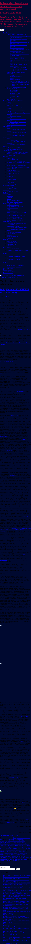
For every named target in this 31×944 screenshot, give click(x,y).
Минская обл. (14, 90)
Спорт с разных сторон (13, 259)
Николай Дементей (5, 851)
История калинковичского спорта (19, 49)
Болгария (9, 120)
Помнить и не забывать (13, 147)
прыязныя (25, 516)
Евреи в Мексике (11, 179)
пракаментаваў (21, 391)
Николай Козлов (16, 851)
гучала (2, 487)
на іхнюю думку (23, 716)
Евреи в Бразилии (12, 188)
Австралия (6, 190)
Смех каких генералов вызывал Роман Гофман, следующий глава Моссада (16, 938)
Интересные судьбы (12, 214)
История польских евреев (17, 104)
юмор (25, 859)
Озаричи (12, 63)
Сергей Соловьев (15, 856)
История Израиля (11, 158)
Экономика (10, 196)
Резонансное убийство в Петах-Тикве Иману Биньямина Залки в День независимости (16, 901)
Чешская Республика (12, 105)
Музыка (5, 262)
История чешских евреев (17, 107)
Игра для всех (10, 251)
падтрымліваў (4, 436)
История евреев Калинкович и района (17, 34)
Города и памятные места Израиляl (16, 165)
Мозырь (12, 78)
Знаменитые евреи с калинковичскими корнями (17, 51)
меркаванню (3, 560)
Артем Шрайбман (5, 844)
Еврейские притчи (12, 211)
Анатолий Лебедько (5, 842)
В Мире (5, 193)
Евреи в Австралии (12, 191)
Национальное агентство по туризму (16, 850)
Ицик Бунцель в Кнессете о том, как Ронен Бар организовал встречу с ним (16, 895)
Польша (9, 102)
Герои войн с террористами (17, 161)
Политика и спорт (12, 261)
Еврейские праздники (13, 205)
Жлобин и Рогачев (15, 79)
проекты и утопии (5, 854)
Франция (9, 114)
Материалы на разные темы (14, 218)
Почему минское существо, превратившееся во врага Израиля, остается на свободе (16, 885)
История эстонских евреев (17, 135)
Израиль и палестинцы (13, 171)
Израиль (5, 156)
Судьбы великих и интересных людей (17, 250)
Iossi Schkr (22, 841)
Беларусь (5, 239)
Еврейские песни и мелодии (15, 206)
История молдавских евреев (18, 144)
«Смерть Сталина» (13, 841)
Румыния (9, 117)
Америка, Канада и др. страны (12, 174)
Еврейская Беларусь (9, 33)
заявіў (23, 439)
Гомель (12, 75)
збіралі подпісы (13, 777)
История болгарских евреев (18, 122)
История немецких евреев (17, 110)
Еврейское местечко (12, 208)
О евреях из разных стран (14, 181)
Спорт (5, 253)
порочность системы (21, 853)
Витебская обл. (14, 91)
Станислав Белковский (24, 857)
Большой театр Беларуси (18, 844)
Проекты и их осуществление (18, 227)
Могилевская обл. (15, 93)
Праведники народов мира (14, 149)
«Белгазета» (12, 839)
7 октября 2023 (14, 159)
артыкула (9, 450)
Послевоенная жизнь (16, 37)
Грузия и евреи (14, 140)
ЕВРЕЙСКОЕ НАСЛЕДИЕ (11, 203)
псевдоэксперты (15, 854)
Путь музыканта (11, 264)
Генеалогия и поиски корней (15, 220)
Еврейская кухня (14, 224)
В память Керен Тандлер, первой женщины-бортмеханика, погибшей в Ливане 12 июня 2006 (15, 908)
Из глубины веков (12, 242)
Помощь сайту (7, 270)
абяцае (27, 819)
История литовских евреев (17, 129)
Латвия (9, 131)
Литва (8, 128)
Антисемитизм (7, 150)
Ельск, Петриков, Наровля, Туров (19, 81)
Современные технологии (14, 232)
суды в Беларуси (4, 859)
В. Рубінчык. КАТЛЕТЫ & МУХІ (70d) (14, 291)
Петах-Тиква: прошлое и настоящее (20, 167)
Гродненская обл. (15, 96)
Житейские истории (12, 236)
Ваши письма (14, 66)
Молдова (9, 143)
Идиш (8, 209)
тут (24, 554)
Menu (2, 30)
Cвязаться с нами (8, 268)
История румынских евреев (18, 119)
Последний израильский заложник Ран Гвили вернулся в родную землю (16, 933)
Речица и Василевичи (16, 76)
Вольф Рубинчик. (13, 845)
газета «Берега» (4, 847)
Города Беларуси (11, 241)
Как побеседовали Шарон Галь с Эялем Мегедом (17, 875)
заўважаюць (13, 475)
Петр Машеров (10, 853)
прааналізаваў (14, 415)
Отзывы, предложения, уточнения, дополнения (20, 68)
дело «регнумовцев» (15, 847)
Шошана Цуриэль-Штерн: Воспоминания (15, 940)
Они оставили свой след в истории (16, 212)
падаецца (26, 811)
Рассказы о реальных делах (17, 229)
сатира (8, 856)
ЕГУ (1, 848)
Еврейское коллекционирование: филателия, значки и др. (16, 216)
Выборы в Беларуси (24, 845)
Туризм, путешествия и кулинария (16, 223)
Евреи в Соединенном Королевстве (20, 113)
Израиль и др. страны (13, 173)
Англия (9, 111)
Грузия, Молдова (8, 137)
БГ (1, 373)
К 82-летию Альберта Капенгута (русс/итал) (15, 893)
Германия (9, 108)
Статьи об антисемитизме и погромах (17, 152)
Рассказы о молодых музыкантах (16, 265)
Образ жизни (7, 221)
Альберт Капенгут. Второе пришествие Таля (16, 926)
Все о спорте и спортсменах (14, 254)
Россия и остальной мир (13, 200)
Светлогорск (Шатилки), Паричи (19, 82)
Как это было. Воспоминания (18, 97)
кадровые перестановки (18, 848)
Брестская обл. (14, 94)
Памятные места (8, 273)
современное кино (12, 857)
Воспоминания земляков (17, 48)
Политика (9, 194)
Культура (9, 197)
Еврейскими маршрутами (14, 184)
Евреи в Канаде (11, 177)
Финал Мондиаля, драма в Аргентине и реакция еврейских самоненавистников (17, 891)
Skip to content (8, 30)
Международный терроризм (14, 202)
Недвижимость (11, 233)
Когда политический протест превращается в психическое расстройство (16, 880)
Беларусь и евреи (11, 99)
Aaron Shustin (15, 860)
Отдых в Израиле (11, 168)
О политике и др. (11, 244)
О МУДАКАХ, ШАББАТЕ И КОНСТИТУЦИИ (16, 883)
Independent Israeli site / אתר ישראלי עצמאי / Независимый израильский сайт (14, 8)
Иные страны (10, 182)
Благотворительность (13, 226)
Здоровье (9, 235)
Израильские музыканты (14, 267)
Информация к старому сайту (18, 64)
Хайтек (9, 199)
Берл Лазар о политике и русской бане (14, 916)
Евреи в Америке (11, 176)
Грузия (8, 138)
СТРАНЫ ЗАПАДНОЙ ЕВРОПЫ (13, 100)
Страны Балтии (7, 126)
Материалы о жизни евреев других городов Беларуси (16, 87)
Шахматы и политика (13, 248)
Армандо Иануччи (22, 842)
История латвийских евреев (18, 132)
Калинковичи (10, 245)
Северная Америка (8, 185)
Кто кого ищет (17, 70)
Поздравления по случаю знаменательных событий (17, 57)
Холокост (6, 146)
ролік (23, 802)
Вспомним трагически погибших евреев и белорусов (19, 54)
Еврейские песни (11, 170)
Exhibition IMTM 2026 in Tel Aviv (12, 931)
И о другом (10, 238)
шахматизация (19, 859)
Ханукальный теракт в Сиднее (12, 936)
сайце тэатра (10, 822)
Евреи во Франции (15, 116)
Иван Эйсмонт (7, 848)
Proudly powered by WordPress (8, 943)
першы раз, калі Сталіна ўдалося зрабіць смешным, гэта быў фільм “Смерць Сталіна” (15, 529)
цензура (12, 859)
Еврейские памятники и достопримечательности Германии (16, 124)
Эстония (9, 134)
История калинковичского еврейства (20, 36)
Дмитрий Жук (26, 847)
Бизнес (8, 230)
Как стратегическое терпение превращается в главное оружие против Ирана (16, 877)
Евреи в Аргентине (12, 187)
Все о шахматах (7, 247)
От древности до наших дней (18, 141)
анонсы (14, 842)
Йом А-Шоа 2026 (8, 914)
